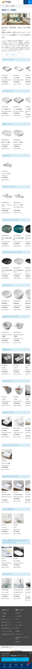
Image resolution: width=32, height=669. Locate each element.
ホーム (3, 5)
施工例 (16, 628)
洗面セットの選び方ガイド (12, 54)
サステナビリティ (19, 634)
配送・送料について (6, 622)
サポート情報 (18, 625)
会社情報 (17, 631)
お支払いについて (6, 619)
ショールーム (18, 622)
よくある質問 (18, 616)
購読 (14, 659)
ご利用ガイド (18, 613)
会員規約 (4, 616)
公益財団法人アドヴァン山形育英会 (22, 638)
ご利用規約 (4, 613)
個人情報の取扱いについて (8, 628)
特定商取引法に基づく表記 (8, 634)
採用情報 (17, 641)
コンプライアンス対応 (7, 631)
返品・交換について (6, 625)
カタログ (17, 619)
